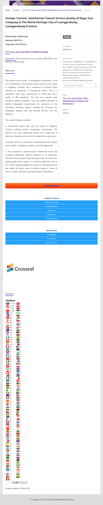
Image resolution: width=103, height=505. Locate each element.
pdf (67, 37)
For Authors (51, 239)
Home (7, 10)
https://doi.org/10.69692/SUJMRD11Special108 (29, 52)
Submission (51, 185)
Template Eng (51, 219)
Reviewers (51, 211)
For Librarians (51, 243)
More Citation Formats (74, 85)
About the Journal (51, 202)
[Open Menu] (5, 2)
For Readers (51, 235)
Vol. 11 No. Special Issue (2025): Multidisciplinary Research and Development (52, 10)
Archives (16, 10)
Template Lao (51, 215)
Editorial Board (51, 206)
